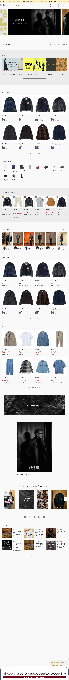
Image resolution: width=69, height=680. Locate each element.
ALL (13, 5)
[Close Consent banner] (67, 667)
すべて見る (65, 192)
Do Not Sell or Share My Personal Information (34, 677)
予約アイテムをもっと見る (34, 318)
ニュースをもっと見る (34, 556)
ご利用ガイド (28, 661)
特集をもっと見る (34, 79)
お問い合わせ (41, 661)
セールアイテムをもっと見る (34, 387)
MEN (22, 5)
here (18, 672)
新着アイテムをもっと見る (34, 153)
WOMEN (18, 5)
